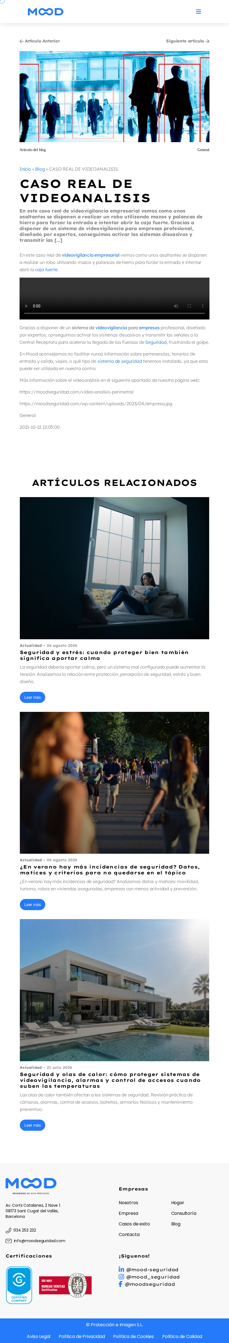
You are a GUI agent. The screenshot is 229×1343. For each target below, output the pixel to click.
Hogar (177, 1202)
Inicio (25, 169)
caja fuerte (46, 269)
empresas (149, 327)
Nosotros (128, 1202)
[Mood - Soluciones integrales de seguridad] (45, 11)
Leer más (32, 697)
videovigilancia (111, 327)
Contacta (129, 1234)
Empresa (128, 1213)
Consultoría (183, 1213)
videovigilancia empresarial (90, 255)
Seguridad (155, 342)
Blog (40, 169)
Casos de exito (134, 1224)
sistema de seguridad (119, 361)
